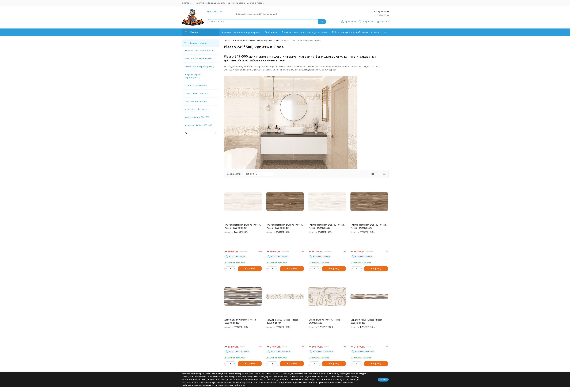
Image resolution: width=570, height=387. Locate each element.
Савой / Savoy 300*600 (196, 85)
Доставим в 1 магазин (234, 262)
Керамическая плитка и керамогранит (241, 32)
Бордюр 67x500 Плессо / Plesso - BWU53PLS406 (367, 321)
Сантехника (271, 32)
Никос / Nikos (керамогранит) (199, 58)
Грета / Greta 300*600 (196, 101)
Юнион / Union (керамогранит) (200, 50)
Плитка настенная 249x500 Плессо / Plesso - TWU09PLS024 (242, 226)
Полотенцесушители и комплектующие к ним (304, 32)
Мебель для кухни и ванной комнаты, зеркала (355, 32)
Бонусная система (236, 2)
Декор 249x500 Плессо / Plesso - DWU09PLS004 (325, 321)
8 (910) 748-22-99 (214, 11)
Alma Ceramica (282, 40)
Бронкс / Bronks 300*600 (197, 109)
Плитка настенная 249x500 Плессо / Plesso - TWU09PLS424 (284, 226)
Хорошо (383, 379)
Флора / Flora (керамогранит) (199, 66)
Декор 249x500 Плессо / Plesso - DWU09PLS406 (240, 321)
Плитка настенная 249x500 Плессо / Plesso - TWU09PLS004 (327, 226)
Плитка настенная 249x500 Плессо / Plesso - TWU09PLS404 (369, 226)
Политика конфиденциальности (210, 2)
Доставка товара (255, 2)
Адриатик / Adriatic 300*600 (198, 125)
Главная (228, 40)
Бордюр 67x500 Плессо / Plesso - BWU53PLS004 (283, 321)
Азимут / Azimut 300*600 (197, 117)
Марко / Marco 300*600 (196, 93)
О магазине (187, 2)
